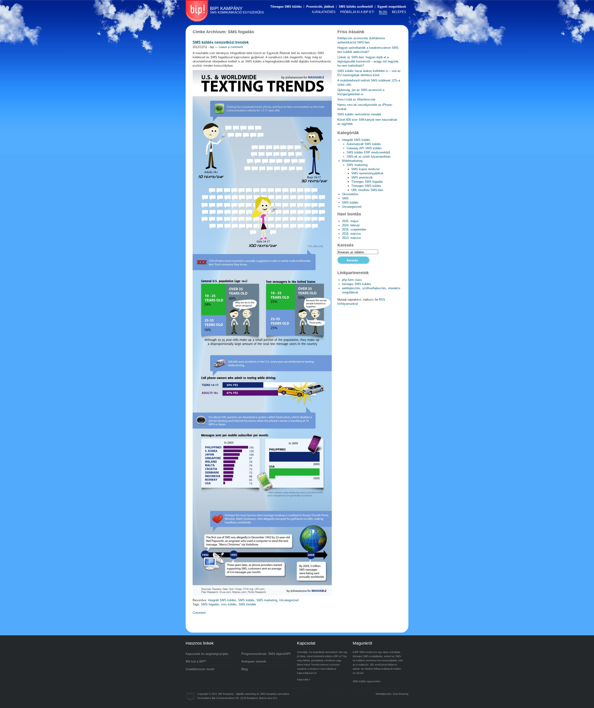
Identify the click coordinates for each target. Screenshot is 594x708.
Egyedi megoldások (392, 6)
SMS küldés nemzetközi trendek (221, 42)
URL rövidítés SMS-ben (367, 190)
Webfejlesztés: (384, 693)
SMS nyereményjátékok (367, 173)
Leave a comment (231, 47)
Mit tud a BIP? (196, 661)
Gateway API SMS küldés (364, 148)
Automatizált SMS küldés (364, 144)
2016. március (351, 233)
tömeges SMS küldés (356, 284)
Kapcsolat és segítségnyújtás (207, 654)
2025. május (350, 221)
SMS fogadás (210, 604)
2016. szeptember (354, 229)
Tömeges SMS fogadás (367, 181)
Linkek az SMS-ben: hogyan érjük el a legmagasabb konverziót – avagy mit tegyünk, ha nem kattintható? (368, 61)
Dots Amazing (400, 693)
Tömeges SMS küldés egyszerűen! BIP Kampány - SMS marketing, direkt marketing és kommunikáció (197, 11)
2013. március (351, 238)
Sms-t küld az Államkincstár (356, 99)
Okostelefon (350, 194)
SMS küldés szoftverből (356, 6)
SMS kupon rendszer (365, 169)
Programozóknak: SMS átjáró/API (266, 654)
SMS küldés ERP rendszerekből (368, 152)
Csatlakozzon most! (200, 669)
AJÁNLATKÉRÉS (324, 12)
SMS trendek (247, 604)
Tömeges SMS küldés (286, 6)
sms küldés (229, 604)
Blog (244, 669)
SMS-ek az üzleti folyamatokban (369, 156)
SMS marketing (266, 600)
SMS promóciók (362, 177)
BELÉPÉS (399, 12)
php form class (352, 280)
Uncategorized (288, 600)
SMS (345, 198)
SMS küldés (246, 600)
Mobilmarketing (352, 160)
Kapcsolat (302, 679)
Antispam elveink (253, 661)
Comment (199, 612)
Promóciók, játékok (320, 6)
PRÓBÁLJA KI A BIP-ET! (357, 12)
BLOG (383, 12)
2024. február (351, 225)
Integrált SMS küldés (222, 600)
